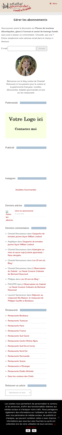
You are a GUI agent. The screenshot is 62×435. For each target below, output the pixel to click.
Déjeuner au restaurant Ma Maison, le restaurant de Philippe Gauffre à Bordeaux (25, 298)
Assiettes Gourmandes (25, 190)
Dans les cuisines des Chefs (20, 376)
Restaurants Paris (16, 326)
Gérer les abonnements (24, 211)
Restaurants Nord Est (17, 351)
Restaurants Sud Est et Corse (21, 346)
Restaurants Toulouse (18, 321)
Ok (28, 431)
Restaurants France (17, 331)
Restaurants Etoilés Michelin (21, 371)
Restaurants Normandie (19, 356)
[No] (58, 417)
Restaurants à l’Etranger (19, 366)
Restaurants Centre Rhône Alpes (23, 341)
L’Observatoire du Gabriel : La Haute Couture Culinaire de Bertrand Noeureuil (27, 271)
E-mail (4, 48)
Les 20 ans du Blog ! (30, 279)
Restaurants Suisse (17, 361)
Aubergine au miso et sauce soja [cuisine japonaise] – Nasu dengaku (26, 252)
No (34, 431)
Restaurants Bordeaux (18, 315)
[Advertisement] (28, 162)
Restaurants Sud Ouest (18, 336)
